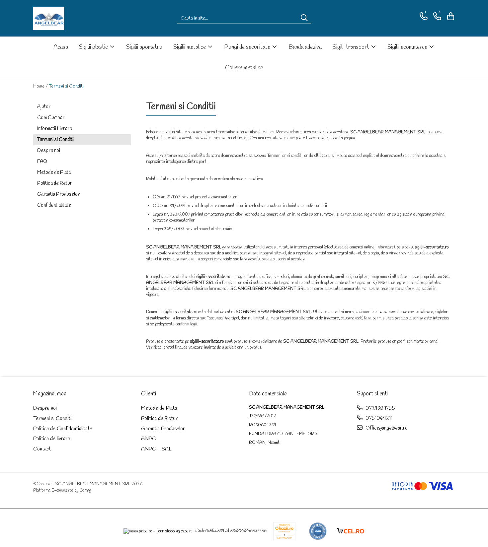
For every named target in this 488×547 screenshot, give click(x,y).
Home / (40, 86)
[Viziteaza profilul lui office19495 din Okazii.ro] (284, 531)
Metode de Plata (54, 172)
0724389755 (379, 408)
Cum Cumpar (50, 117)
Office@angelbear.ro (386, 428)
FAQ (42, 161)
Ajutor (43, 106)
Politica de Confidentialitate (62, 428)
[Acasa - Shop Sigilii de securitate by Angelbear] (66, 18)
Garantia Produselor (58, 194)
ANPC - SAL (156, 448)
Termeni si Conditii (67, 86)
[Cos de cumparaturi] (450, 16)
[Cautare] (304, 18)
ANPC (148, 438)
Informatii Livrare (54, 128)
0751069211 (378, 418)
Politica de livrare (51, 438)
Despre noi (48, 150)
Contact (42, 448)
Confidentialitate (54, 205)
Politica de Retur (54, 183)
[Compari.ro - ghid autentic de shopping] (318, 531)
